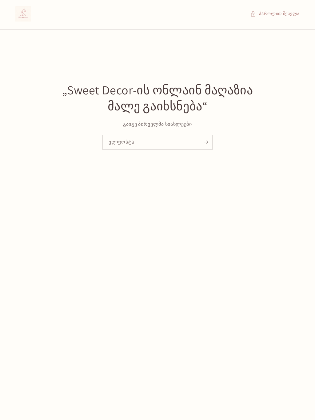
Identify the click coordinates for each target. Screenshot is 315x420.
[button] (275, 14)
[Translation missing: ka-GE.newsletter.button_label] (206, 142)
